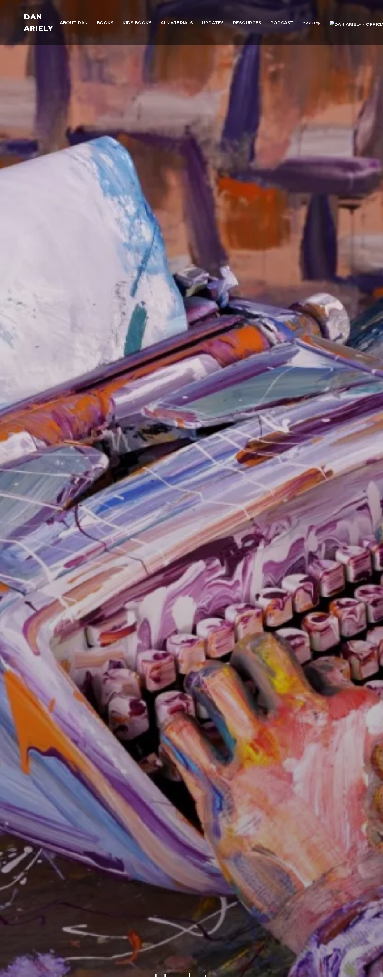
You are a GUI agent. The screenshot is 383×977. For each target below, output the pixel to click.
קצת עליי (312, 22)
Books (105, 22)
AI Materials (177, 22)
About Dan (74, 22)
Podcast (282, 22)
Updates (213, 22)
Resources (247, 22)
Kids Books (137, 22)
